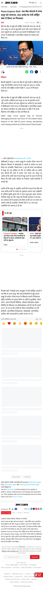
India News (13, 7)
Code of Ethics (14, 582)
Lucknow (19, 512)
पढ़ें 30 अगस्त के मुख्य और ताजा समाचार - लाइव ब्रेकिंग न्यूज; (18, 521)
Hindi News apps (35, 482)
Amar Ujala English (12, 564)
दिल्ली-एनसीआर (34, 242)
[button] (17, 249)
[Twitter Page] (34, 508)
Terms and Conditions (31, 576)
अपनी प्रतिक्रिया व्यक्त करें (8, 319)
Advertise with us (17, 574)
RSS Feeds (25, 579)
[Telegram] (41, 508)
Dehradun (26, 512)
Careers (27, 574)
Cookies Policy (8, 576)
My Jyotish (23, 564)
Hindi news (22, 546)
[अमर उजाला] (11, 3)
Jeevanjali (32, 564)
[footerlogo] (21, 505)
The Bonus (16, 567)
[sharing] (40, 71)
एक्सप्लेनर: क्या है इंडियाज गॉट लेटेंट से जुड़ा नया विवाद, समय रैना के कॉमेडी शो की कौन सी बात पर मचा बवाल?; (21, 524)
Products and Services (12, 579)
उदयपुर (5, 245)
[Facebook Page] (31, 508)
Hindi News (4, 7)
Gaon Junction (6, 567)
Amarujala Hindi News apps (29, 484)
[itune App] (12, 508)
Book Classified (26, 567)
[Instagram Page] (39, 508)
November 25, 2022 (22, 158)
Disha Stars (37, 567)
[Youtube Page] (36, 508)
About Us (7, 574)
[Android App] (10, 508)
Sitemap (34, 579)
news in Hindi (17, 497)
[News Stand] (15, 508)
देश (38, 22)
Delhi (13, 512)
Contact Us (18, 576)
